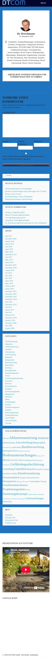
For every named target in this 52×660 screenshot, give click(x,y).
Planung (43, 481)
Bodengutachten (11, 370)
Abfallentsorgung (11, 341)
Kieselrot (8, 384)
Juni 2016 (8, 276)
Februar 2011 (10, 315)
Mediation (8, 397)
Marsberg (19, 481)
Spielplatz (41, 494)
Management (9, 394)
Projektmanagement (12, 407)
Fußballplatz (6, 465)
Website (38, 141)
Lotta (7, 218)
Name (6, 141)
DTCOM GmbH (16, 460)
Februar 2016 (10, 286)
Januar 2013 (9, 310)
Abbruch (6, 438)
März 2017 (9, 260)
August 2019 (9, 241)
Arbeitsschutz (10, 352)
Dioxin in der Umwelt (13, 194)
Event (34, 460)
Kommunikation (11, 386)
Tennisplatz (21, 498)
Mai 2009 (8, 326)
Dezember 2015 (10, 291)
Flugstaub (40, 460)
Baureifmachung (11, 362)
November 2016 (11, 268)
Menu (44, 3)
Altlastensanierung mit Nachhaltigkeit (18, 189)
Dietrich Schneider (12, 215)
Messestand (26, 481)
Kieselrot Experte (43, 469)
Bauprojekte (39, 442)
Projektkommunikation (15, 485)
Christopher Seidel (11, 220)
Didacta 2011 (40, 456)
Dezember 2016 (10, 265)
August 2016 (9, 270)
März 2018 (9, 252)
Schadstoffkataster (11, 415)
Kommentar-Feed (11, 520)
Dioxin (7, 376)
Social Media (10, 418)
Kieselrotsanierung (29, 473)
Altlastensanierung (11, 347)
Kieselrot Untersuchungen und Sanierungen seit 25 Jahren (26, 76)
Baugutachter (10, 360)
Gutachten (8, 381)
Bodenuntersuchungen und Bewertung (18, 199)
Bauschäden (21, 212)
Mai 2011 (8, 312)
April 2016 (9, 281)
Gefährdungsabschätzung (14, 378)
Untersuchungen (11, 420)
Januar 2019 (9, 244)
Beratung (8, 368)
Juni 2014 (8, 302)
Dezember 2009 (10, 323)
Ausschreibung (10, 355)
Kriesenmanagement (12, 391)
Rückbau (8, 410)
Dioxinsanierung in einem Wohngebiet (19, 197)
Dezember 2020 (10, 239)
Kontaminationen (33, 478)
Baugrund (8, 357)
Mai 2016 (8, 278)
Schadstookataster (33, 494)
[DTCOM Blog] (14, 5)
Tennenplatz (14, 498)
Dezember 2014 (10, 297)
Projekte (8, 405)
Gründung (8, 468)
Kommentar (9, 113)
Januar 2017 (9, 262)
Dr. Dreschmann (11, 223)
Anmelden (8, 515)
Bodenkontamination (24, 451)
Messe (7, 399)
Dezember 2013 (10, 305)
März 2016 (9, 283)
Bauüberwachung (33, 447)
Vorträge (8, 423)
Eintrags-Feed (10, 518)
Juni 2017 (8, 257)
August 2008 (9, 328)
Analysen (8, 349)
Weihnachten (7, 502)
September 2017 (11, 254)
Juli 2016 (8, 273)
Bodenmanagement (12, 373)
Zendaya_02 (9, 212)
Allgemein (9, 344)
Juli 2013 (8, 307)
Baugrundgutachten (18, 218)
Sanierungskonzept (12, 413)
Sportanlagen (6, 498)
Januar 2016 (9, 289)
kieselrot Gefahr (10, 473)
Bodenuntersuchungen (19, 455)
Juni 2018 (8, 247)
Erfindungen (27, 460)
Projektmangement (14, 489)
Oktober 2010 (10, 320)
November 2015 (11, 294)
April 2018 (9, 249)
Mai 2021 (8, 236)
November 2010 (11, 318)
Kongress (8, 389)
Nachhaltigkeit (10, 402)
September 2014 (11, 299)
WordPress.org (10, 523)
